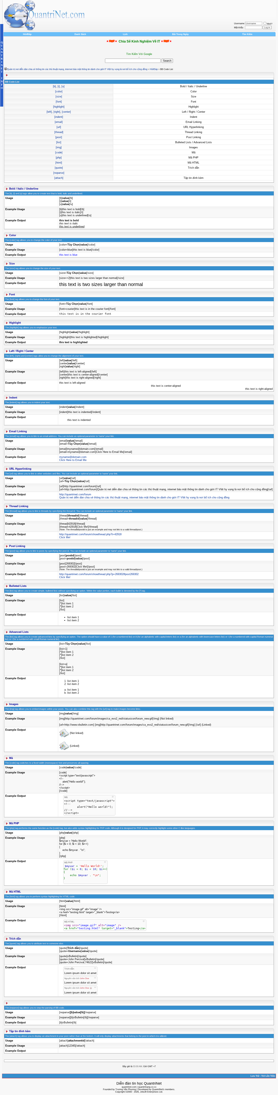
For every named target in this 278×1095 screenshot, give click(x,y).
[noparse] (58, 172)
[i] (59, 86)
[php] (59, 157)
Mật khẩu (238, 27)
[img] (59, 147)
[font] (59, 101)
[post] (58, 137)
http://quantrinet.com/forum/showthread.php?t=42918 (90, 534)
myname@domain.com (72, 457)
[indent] (58, 116)
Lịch (125, 34)
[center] (66, 111)
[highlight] (59, 106)
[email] (59, 121)
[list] (58, 142)
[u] (63, 86)
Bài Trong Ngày (180, 34)
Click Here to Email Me (72, 460)
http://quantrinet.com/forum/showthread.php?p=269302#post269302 (99, 574)
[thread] (58, 132)
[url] (59, 127)
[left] (49, 111)
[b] (54, 86)
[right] (57, 111)
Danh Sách (80, 34)
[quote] (59, 167)
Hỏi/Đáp (27, 34)
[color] (58, 91)
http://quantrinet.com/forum (75, 494)
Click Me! (64, 537)
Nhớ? (269, 24)
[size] (59, 96)
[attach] (58, 177)
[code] (58, 152)
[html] (58, 162)
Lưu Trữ (255, 1076)
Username (239, 23)
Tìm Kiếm (247, 34)
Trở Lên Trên (268, 1076)
